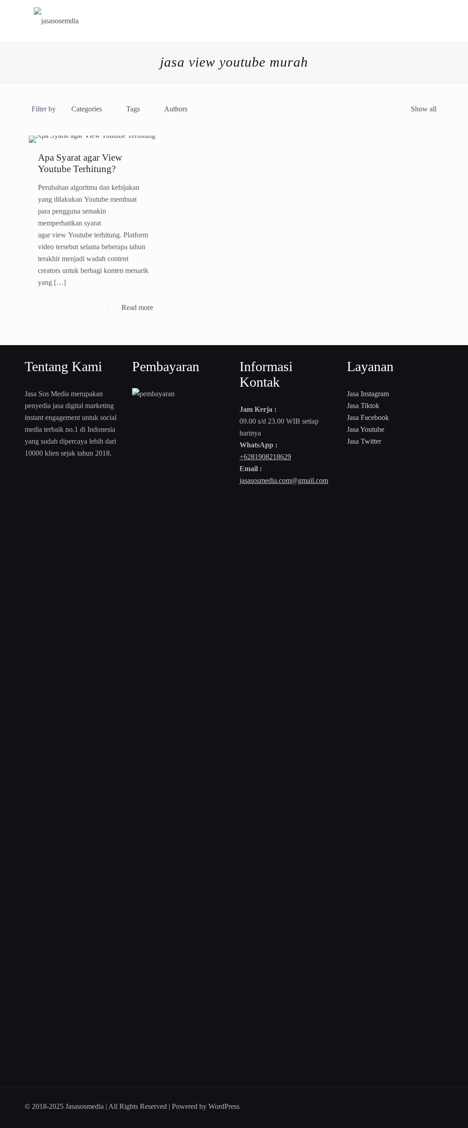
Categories (86, 109)
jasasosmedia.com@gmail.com (283, 480)
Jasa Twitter (364, 441)
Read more (137, 307)
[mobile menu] (428, 20)
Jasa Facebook (368, 417)
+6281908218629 (265, 457)
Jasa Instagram (368, 394)
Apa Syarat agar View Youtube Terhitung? (80, 163)
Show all (423, 109)
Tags (133, 109)
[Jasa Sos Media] (56, 20)
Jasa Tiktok (363, 405)
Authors (175, 109)
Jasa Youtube (365, 429)
